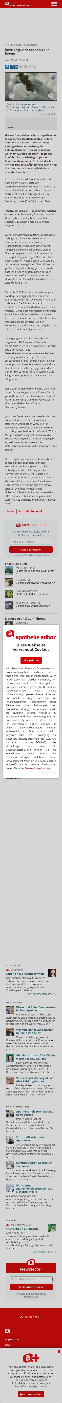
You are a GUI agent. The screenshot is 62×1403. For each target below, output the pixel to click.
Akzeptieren (31, 660)
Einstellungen (48, 772)
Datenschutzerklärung (37, 768)
